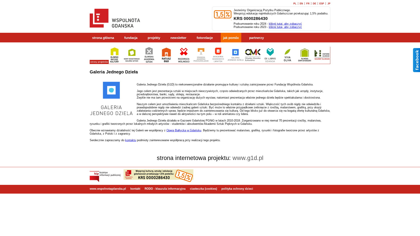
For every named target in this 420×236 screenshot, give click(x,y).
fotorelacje (205, 38)
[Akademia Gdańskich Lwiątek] (218, 62)
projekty (154, 38)
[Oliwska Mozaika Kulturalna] (253, 62)
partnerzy (256, 38)
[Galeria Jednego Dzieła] (235, 62)
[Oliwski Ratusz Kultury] (114, 62)
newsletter (178, 38)
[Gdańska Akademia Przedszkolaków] (201, 62)
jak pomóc (231, 38)
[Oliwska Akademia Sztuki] (149, 62)
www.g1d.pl (248, 158)
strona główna (103, 38)
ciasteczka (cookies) (203, 188)
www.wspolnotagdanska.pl (108, 188)
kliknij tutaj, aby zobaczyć (285, 23)
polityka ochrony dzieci (237, 188)
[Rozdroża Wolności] (183, 62)
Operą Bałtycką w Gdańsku (183, 130)
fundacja (130, 38)
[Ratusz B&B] (166, 62)
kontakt (135, 188)
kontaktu (130, 140)
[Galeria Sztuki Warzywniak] (132, 62)
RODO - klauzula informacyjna (165, 188)
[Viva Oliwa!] (287, 62)
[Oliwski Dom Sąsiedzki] (304, 62)
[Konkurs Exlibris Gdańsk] (270, 62)
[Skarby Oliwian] (322, 62)
